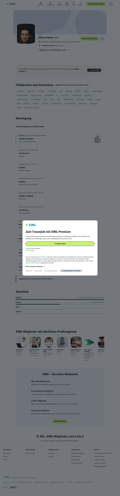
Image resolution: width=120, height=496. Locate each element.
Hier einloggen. (30, 250)
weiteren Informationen (33, 263)
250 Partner (42, 257)
